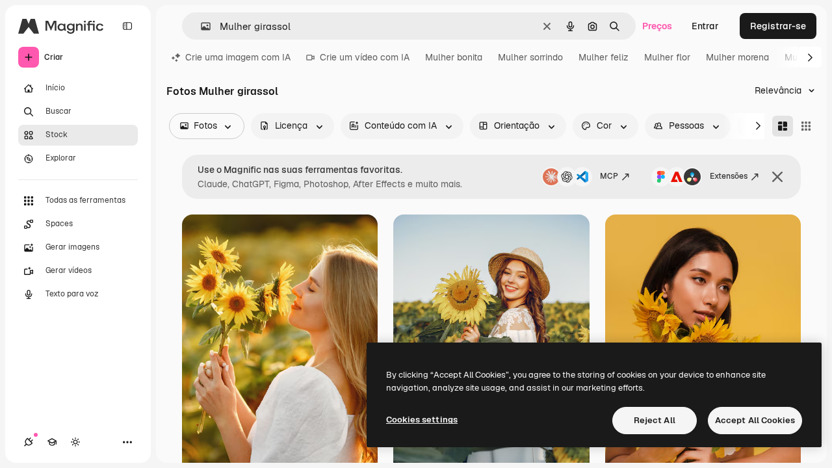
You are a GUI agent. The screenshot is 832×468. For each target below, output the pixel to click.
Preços (657, 26)
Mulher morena (737, 57)
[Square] (806, 126)
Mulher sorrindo (530, 57)
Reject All (654, 420)
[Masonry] (782, 126)
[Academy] (52, 442)
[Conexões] (28, 442)
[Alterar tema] (75, 442)
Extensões (729, 176)
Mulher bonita (453, 57)
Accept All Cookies (755, 420)
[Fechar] (777, 177)
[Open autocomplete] (200, 26)
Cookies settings (422, 419)
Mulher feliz (603, 57)
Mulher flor (667, 57)
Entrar (705, 26)
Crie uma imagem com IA (238, 57)
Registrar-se (778, 26)
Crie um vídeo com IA (365, 57)
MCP (609, 176)
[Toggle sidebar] (127, 26)
